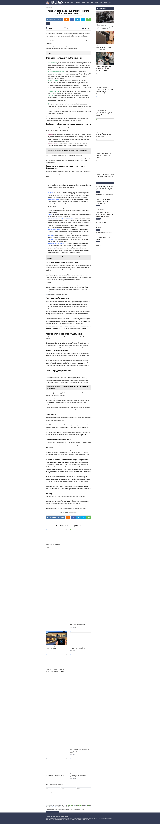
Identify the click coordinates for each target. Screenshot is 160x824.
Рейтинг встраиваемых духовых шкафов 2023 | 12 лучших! (104, 155)
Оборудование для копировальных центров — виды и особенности (79, 647)
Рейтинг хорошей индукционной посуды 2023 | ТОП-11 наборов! (105, 26)
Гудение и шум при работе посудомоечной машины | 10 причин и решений (104, 188)
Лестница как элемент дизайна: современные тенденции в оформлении (80, 625)
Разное (105, 2)
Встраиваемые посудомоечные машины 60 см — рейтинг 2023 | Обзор (104, 112)
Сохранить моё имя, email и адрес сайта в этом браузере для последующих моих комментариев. (65, 809)
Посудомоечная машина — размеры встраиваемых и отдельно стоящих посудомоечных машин (55, 775)
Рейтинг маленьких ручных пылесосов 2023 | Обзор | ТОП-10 (105, 176)
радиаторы (67, 452)
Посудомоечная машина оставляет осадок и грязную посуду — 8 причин (55, 670)
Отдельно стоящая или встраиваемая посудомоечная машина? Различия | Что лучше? (80, 775)
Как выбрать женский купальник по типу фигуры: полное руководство (105, 214)
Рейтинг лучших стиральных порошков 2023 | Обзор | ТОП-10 (103, 134)
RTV (92, 2)
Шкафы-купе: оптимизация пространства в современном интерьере (54, 546)
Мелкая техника (85, 2)
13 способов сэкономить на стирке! (105, 227)
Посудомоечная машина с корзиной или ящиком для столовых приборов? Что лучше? (80, 751)
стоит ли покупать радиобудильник (72, 120)
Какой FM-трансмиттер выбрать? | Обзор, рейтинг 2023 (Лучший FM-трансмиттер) (104, 90)
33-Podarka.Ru (57, 2)
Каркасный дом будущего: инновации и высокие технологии (56, 647)
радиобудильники (86, 106)
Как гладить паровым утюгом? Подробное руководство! (103, 201)
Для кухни (77, 2)
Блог (110, 2)
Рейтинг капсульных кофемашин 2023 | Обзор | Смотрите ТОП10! (104, 47)
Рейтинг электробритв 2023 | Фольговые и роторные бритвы (103, 68)
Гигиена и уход (98, 2)
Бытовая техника (69, 2)
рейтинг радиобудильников (52, 174)
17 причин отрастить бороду (103, 238)
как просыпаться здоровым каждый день (65, 106)
